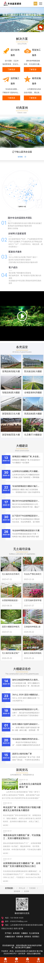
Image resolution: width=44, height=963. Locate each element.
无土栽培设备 (22, 549)
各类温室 (22, 347)
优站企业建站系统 (34, 953)
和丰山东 (22, 888)
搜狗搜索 (17, 891)
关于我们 (8, 933)
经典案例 (22, 107)
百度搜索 (32, 888)
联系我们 (35, 936)
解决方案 (22, 39)
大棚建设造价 (22, 669)
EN (35, 3)
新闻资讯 (22, 770)
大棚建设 (22, 445)
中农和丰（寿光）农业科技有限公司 (15, 951)
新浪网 (26, 891)
